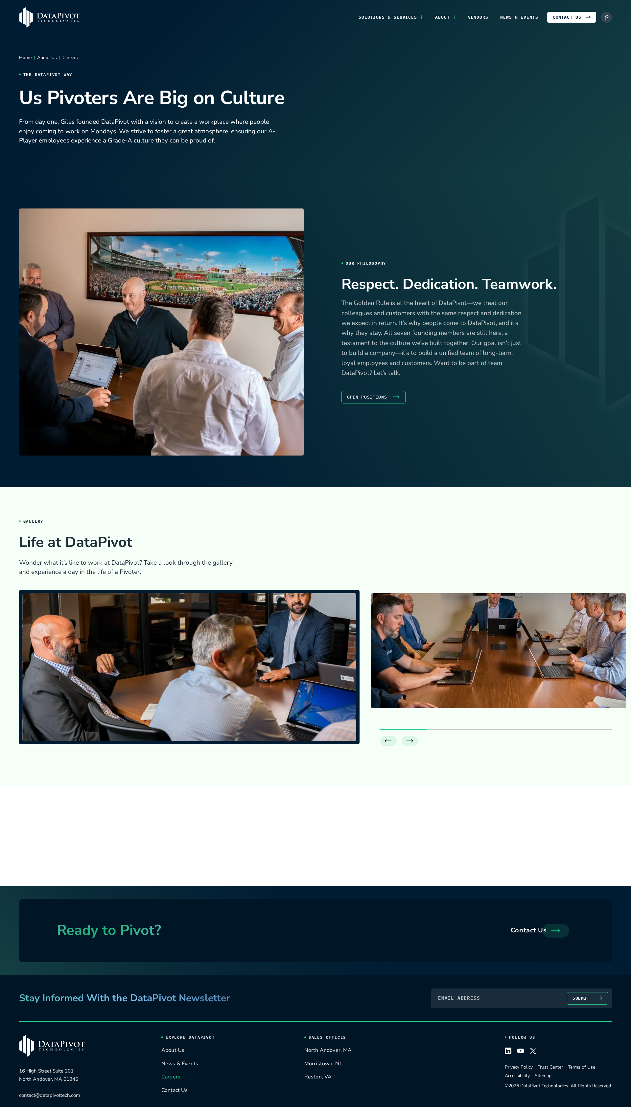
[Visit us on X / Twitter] (533, 1052)
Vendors (478, 17)
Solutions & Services (388, 17)
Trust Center (550, 1067)
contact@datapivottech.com (49, 1095)
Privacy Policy (519, 1067)
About (442, 17)
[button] (388, 741)
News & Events (519, 17)
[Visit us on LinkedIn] (508, 1052)
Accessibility (517, 1076)
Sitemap (543, 1076)
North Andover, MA (328, 1050)
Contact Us (567, 17)
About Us (47, 57)
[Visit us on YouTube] (520, 1052)
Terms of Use (581, 1067)
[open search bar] (606, 17)
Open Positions (367, 397)
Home (25, 57)
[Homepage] (49, 17)
